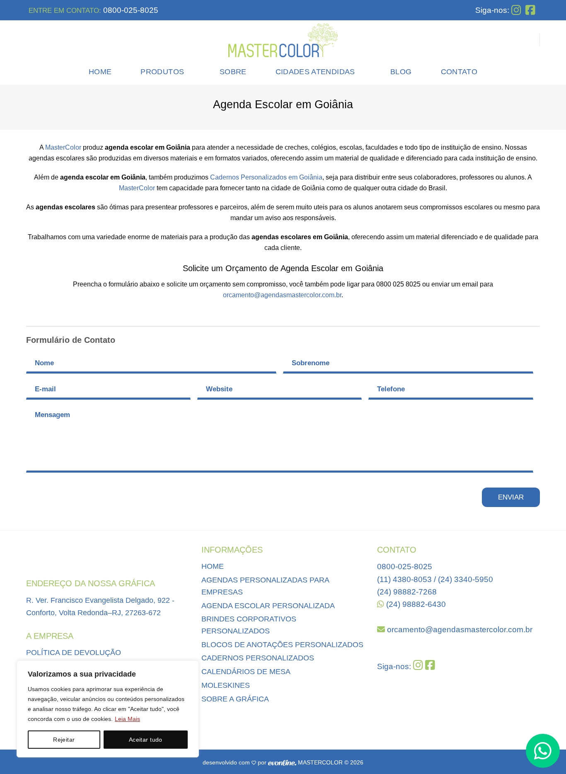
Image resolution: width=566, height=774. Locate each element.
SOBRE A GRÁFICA (235, 699)
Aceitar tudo (145, 739)
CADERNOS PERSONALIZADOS (257, 658)
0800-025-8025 (129, 10)
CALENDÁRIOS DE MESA (245, 671)
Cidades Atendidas (315, 72)
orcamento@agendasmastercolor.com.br (282, 294)
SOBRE (233, 72)
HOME (212, 566)
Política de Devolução (73, 652)
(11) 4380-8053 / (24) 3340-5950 (435, 579)
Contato (459, 72)
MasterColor (63, 147)
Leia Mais (127, 719)
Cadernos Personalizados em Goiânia (266, 177)
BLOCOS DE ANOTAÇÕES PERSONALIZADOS (282, 645)
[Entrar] (528, 40)
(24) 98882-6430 (415, 604)
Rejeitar (64, 739)
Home (100, 72)
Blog (400, 72)
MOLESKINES (225, 685)
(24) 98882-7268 (407, 591)
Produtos (162, 72)
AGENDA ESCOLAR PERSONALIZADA (268, 606)
